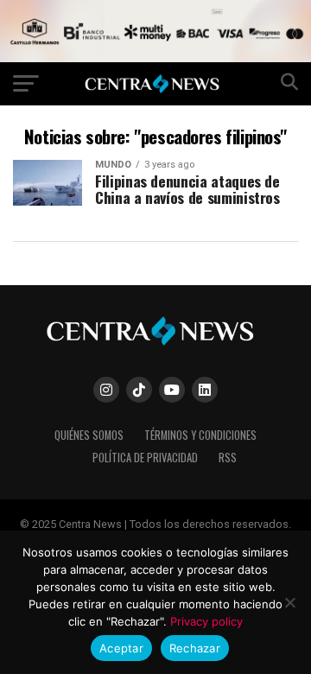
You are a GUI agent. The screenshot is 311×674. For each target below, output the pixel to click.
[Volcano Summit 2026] (155, 57)
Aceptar (121, 648)
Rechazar (194, 648)
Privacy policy (206, 621)
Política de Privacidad (145, 457)
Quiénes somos (89, 435)
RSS (228, 457)
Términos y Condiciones (200, 435)
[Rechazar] (289, 602)
